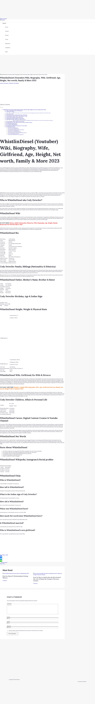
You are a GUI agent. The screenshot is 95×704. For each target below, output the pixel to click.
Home (6, 27)
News (6, 51)
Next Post (3, 563)
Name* (8, 617)
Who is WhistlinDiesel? (14, 127)
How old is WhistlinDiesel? (14, 130)
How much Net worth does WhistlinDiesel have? (18, 132)
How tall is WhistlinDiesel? (14, 128)
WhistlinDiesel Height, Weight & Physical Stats (15, 118)
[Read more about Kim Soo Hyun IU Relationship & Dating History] (16, 573)
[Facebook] (32, 557)
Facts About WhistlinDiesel (12, 124)
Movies (7, 35)
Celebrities (7, 47)
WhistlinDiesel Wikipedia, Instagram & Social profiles (17, 125)
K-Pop (6, 39)
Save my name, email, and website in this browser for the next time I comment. (26, 630)
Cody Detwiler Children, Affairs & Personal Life (15, 121)
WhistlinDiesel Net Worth (12, 123)
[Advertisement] (39, 9)
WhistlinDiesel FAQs (11, 126)
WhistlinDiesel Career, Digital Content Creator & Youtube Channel (19, 122)
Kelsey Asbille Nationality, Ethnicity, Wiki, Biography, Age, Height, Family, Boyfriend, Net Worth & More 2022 (29, 223)
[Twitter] (32, 559)
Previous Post (3, 562)
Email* (8, 621)
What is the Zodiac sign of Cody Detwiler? (17, 129)
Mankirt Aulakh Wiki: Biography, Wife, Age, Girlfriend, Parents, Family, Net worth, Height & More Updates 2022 (31, 388)
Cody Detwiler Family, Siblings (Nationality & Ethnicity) (17, 115)
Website (9, 626)
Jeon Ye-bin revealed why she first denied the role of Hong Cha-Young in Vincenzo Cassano (47, 579)
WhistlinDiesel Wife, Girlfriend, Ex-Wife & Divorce (16, 119)
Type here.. (9, 603)
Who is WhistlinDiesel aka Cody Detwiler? (15, 110)
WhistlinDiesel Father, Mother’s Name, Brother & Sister (17, 116)
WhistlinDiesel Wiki (10, 111)
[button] (4, 23)
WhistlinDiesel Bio (10, 113)
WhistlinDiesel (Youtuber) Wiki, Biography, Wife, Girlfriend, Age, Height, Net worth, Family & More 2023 (24, 109)
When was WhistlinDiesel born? (15, 131)
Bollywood (7, 43)
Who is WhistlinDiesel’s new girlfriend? (17, 134)
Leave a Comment (4, 83)
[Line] (32, 561)
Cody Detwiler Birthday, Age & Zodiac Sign (15, 117)
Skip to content (3, 18)
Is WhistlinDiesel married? (14, 133)
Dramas (7, 31)
